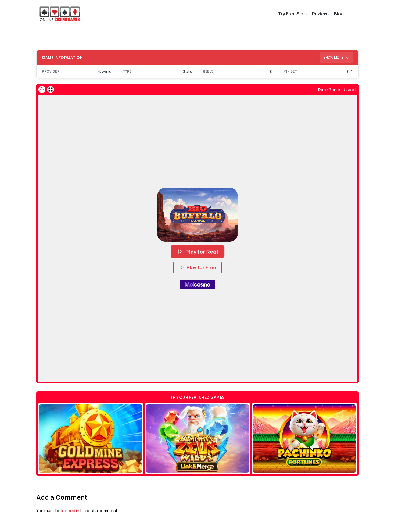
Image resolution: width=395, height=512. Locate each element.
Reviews (321, 14)
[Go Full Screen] (50, 89)
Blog (339, 14)
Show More (333, 57)
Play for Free (201, 267)
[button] (197, 215)
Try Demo (91, 439)
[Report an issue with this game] (41, 89)
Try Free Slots (293, 14)
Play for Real (201, 251)
